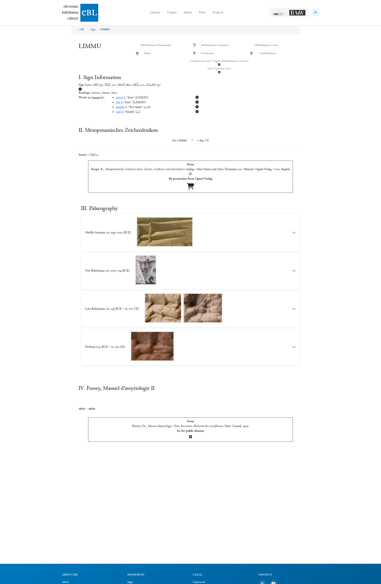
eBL (82, 29)
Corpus (172, 13)
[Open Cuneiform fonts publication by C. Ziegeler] (219, 65)
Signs (93, 29)
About (188, 13)
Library (155, 13)
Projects (218, 13)
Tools (202, 13)
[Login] (315, 12)
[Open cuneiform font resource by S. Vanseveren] (219, 72)
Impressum (199, 582)
